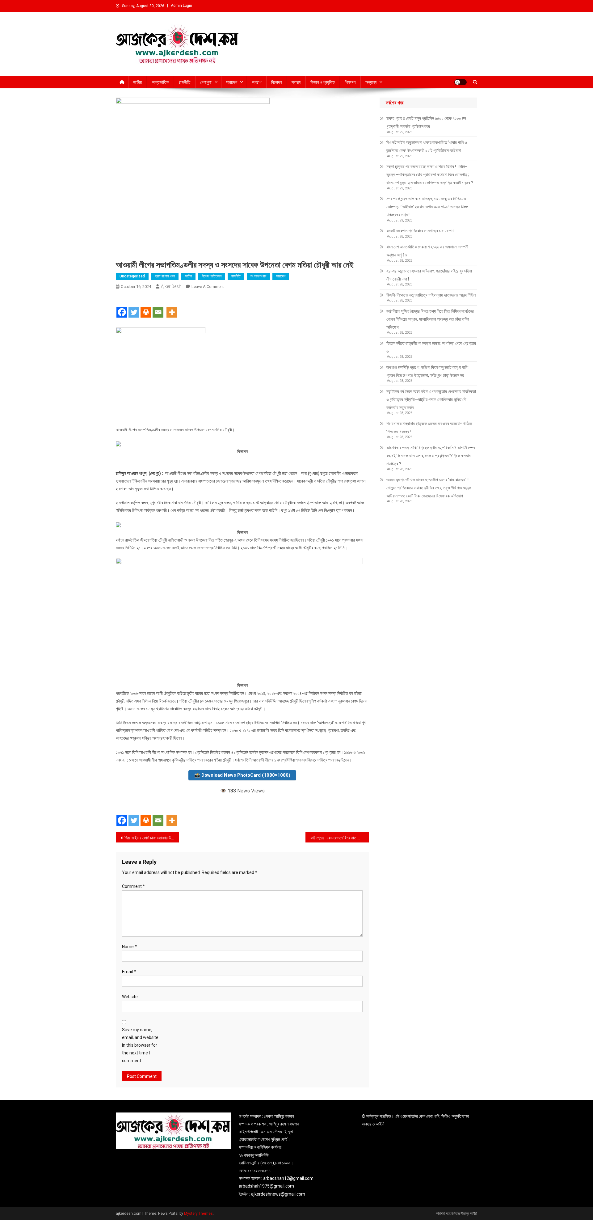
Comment (133, 886)
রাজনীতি (184, 82)
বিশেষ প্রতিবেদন (211, 276)
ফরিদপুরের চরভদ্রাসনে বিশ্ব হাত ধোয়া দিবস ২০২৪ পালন (339, 837)
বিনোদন (276, 82)
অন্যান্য (370, 82)
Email (129, 971)
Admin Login (181, 5)
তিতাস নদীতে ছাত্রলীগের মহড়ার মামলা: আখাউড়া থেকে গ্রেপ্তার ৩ (431, 347)
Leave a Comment (207, 286)
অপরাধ (256, 82)
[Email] (158, 307)
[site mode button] (460, 82)
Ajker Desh (171, 286)
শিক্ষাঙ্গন (350, 82)
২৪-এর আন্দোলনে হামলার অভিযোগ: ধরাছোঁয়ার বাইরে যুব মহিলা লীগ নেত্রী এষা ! (429, 274)
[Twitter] (133, 307)
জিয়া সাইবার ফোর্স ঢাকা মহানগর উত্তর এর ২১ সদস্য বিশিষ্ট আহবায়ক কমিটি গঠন (151, 837)
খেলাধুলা (206, 82)
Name (129, 946)
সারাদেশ (231, 82)
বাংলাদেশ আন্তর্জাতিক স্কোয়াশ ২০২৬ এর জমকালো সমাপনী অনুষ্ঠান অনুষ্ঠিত (427, 250)
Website (130, 996)
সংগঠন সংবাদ (258, 276)
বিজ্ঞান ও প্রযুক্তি (322, 82)
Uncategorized (132, 276)
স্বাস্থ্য (296, 82)
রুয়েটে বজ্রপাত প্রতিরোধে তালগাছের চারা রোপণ (419, 230)
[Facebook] (121, 307)
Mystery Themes (198, 1213)
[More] (171, 307)
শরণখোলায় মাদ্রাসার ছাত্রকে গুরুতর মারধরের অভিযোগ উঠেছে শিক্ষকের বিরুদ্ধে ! (429, 427)
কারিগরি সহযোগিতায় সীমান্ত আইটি (456, 1213)
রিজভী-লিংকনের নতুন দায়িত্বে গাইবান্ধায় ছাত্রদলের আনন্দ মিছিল (431, 295)
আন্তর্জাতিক (160, 82)
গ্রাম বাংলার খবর (165, 276)
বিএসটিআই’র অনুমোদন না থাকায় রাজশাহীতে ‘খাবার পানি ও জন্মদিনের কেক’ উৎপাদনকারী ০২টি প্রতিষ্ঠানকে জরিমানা (426, 146)
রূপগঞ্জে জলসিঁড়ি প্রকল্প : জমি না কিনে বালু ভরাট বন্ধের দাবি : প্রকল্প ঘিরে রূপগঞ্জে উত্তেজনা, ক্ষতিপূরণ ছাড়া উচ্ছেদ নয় (427, 371)
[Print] (146, 307)
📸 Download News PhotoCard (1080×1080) (242, 775)
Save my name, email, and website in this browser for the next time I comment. (140, 1045)
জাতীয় (137, 82)
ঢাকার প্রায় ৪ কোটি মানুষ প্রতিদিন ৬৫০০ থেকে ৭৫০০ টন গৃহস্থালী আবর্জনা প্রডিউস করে (426, 122)
